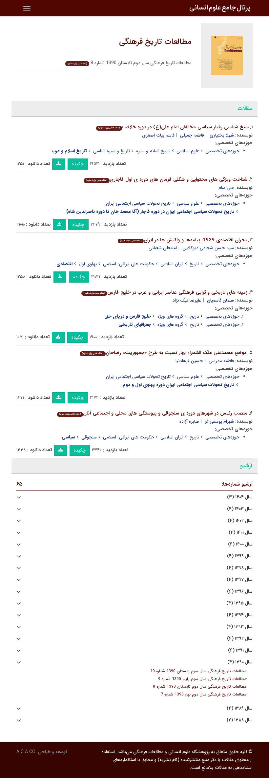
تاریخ (194, 264)
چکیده (78, 164)
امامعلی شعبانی (163, 247)
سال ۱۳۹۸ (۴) (240, 568)
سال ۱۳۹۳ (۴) (239, 626)
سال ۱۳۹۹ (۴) (240, 556)
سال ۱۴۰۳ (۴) (240, 509)
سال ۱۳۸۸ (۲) (240, 720)
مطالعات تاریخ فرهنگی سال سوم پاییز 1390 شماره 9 (202, 679)
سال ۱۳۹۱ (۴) (240, 650)
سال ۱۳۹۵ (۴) (239, 603)
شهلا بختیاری (222, 135)
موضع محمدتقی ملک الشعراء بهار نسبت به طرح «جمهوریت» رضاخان (164, 353)
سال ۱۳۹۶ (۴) (240, 591)
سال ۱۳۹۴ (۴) (240, 615)
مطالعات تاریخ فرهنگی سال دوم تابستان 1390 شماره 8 (199, 686)
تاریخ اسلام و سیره (153, 151)
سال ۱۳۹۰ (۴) (240, 662)
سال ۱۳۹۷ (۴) (240, 579)
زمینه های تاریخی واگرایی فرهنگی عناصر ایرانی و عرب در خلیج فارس (165, 292)
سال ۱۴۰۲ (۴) (240, 520)
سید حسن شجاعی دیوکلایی (208, 247)
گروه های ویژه (170, 316)
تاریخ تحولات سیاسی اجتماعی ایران (138, 203)
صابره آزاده (189, 421)
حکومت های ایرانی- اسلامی (128, 264)
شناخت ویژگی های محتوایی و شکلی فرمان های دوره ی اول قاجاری (166, 179)
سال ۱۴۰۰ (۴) (240, 544)
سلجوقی (89, 437)
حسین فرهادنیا (189, 360)
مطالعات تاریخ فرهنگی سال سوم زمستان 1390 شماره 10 (198, 671)
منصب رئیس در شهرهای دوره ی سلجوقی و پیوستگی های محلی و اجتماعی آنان (153, 413)
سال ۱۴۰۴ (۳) (240, 497)
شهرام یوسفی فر (219, 421)
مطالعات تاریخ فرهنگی (155, 42)
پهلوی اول (88, 264)
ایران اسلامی (171, 264)
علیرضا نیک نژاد (187, 300)
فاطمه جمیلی (192, 135)
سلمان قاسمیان (220, 300)
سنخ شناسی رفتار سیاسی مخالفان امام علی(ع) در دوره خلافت (173, 127)
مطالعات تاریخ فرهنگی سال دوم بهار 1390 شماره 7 (203, 694)
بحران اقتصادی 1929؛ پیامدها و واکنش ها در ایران (183, 240)
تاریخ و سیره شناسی (111, 151)
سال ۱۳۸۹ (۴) (240, 708)
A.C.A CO (25, 751)
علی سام (226, 187)
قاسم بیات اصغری (158, 135)
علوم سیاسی (188, 203)
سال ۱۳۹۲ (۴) (240, 638)
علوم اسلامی (187, 151)
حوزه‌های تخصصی (222, 151)
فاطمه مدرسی (221, 360)
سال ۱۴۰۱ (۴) (241, 532)
